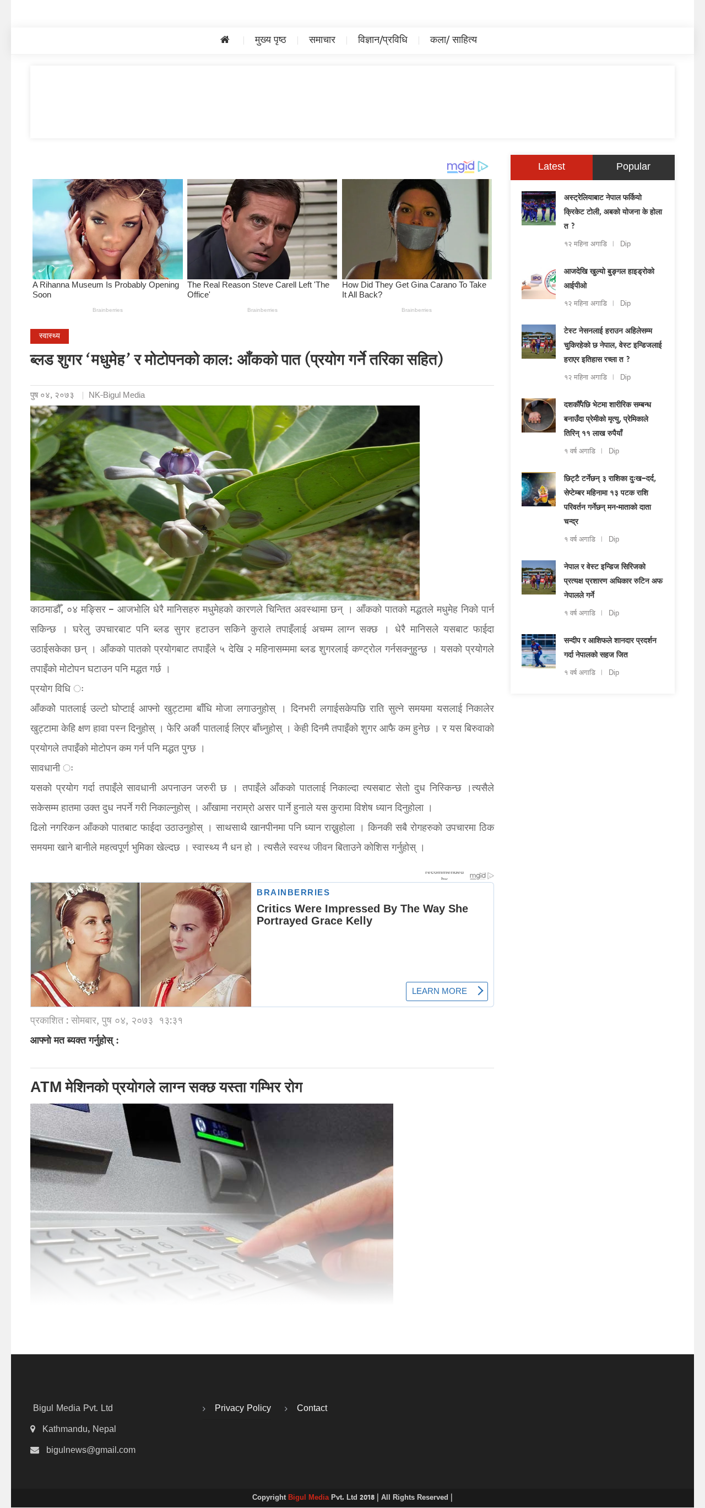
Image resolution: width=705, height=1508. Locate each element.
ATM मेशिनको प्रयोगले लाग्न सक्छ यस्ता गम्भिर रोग (166, 1088)
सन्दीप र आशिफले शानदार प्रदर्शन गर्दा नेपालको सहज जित (610, 648)
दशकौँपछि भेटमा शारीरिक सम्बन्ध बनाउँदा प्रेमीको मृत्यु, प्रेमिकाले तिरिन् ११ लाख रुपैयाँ (607, 420)
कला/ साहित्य (453, 40)
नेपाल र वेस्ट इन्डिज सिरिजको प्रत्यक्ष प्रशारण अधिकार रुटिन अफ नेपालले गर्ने (613, 582)
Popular (633, 167)
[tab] (552, 167)
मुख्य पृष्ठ (270, 40)
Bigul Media (309, 1498)
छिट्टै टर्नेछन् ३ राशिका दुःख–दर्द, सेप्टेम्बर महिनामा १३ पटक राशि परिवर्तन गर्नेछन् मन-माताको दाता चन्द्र (610, 501)
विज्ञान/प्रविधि (383, 40)
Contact (312, 1409)
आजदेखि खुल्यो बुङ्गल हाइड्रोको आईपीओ (609, 279)
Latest (551, 167)
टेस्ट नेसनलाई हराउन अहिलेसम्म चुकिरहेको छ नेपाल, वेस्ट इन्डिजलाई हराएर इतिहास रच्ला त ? (613, 346)
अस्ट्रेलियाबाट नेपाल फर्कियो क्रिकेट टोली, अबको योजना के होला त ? (613, 213)
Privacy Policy (243, 1409)
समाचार (322, 40)
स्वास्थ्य (49, 336)
